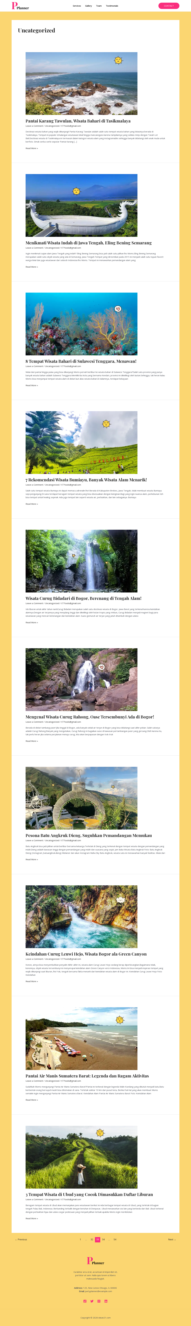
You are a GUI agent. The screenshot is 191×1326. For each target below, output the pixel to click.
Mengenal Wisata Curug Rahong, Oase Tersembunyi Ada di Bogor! (90, 717)
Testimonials (112, 5)
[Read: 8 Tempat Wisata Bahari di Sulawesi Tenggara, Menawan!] (81, 323)
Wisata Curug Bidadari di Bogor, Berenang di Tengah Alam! (83, 598)
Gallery (88, 5)
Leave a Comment (34, 125)
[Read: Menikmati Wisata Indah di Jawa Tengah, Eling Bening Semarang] (81, 205)
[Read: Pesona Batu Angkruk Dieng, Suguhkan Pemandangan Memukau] (81, 797)
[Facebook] (85, 1301)
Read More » (32, 148)
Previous (21, 1239)
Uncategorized (52, 125)
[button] (168, 6)
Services (77, 5)
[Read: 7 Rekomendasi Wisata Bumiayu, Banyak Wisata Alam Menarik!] (81, 442)
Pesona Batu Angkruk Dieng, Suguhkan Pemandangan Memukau (89, 835)
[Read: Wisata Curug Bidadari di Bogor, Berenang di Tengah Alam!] (81, 560)
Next (172, 1239)
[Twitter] (92, 1301)
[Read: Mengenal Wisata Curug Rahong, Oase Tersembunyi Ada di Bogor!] (81, 679)
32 (92, 1239)
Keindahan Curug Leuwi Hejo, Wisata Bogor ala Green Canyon (86, 954)
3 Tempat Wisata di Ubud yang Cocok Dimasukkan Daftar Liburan (89, 1194)
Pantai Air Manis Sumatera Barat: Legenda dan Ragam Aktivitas (87, 1076)
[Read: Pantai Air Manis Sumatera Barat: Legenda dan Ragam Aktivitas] (81, 1038)
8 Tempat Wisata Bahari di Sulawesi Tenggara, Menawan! (81, 361)
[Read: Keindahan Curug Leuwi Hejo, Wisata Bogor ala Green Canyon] (81, 916)
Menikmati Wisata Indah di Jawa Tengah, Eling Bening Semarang (89, 242)
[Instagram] (99, 1301)
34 (103, 1239)
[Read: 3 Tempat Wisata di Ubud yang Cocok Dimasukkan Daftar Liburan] (81, 1156)
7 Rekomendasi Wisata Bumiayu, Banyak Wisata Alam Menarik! (86, 479)
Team (99, 5)
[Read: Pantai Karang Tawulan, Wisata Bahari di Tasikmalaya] (81, 83)
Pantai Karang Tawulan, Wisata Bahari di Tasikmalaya (78, 121)
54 (115, 1239)
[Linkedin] (106, 1301)
